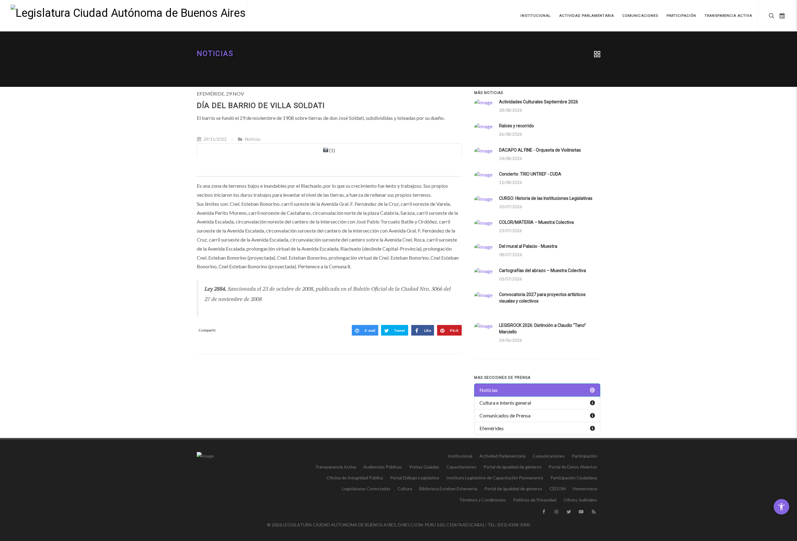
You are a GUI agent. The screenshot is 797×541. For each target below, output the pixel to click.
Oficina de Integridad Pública (355, 477)
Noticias (215, 53)
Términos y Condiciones (482, 499)
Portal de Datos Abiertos (573, 466)
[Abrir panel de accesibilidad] (781, 507)
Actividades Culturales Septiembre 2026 (538, 101)
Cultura (405, 488)
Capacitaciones (461, 466)
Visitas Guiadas (424, 466)
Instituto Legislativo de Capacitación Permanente (494, 477)
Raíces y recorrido (516, 125)
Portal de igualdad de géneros (512, 466)
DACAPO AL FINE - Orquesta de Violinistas (540, 150)
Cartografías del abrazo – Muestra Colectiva (542, 270)
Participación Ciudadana (573, 477)
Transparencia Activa (335, 466)
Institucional (460, 456)
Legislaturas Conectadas (366, 488)
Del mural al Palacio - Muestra (528, 246)
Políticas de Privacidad (534, 499)
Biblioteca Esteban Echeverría (448, 488)
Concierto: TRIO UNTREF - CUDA (530, 174)
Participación (584, 456)
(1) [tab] (331, 150)
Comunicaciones (549, 456)
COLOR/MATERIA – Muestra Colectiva (536, 222)
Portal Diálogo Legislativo (414, 477)
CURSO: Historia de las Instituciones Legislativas (545, 198)
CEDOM (557, 488)
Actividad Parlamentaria (502, 456)
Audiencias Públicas (382, 466)
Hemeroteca (585, 488)
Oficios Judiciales (580, 499)
